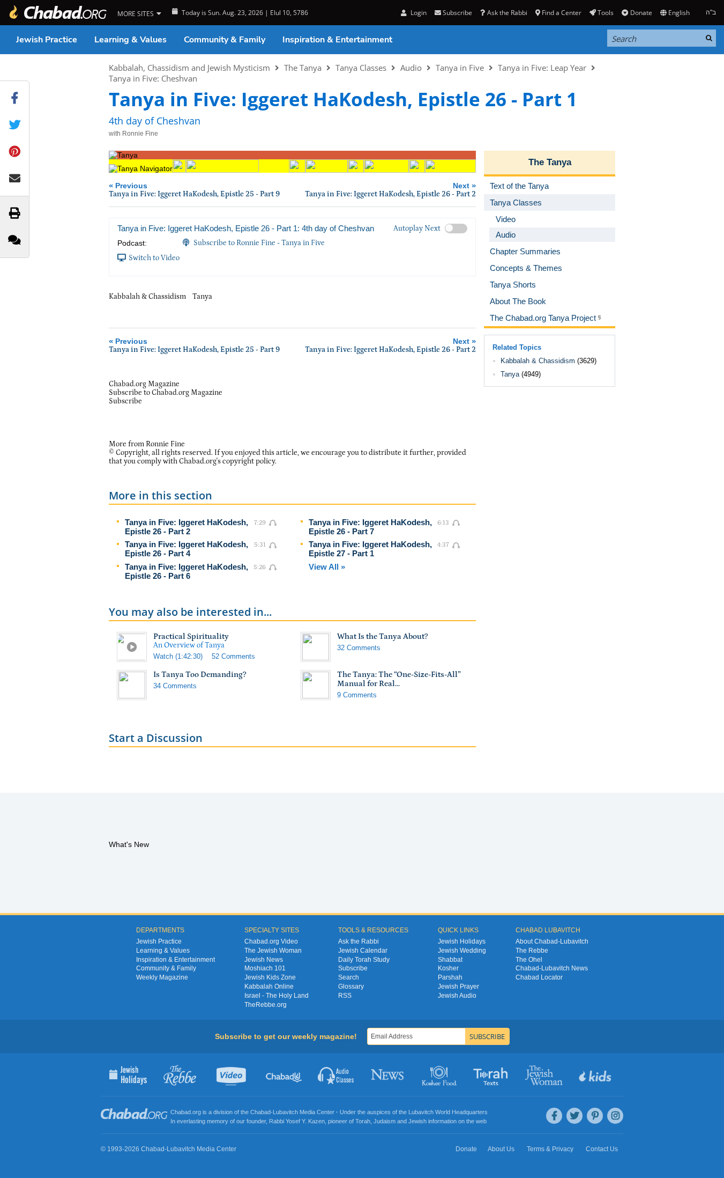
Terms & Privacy (550, 1149)
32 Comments (358, 648)
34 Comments (175, 686)
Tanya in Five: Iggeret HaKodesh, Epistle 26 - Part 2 (186, 527)
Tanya (510, 374)
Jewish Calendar (362, 950)
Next (390, 189)
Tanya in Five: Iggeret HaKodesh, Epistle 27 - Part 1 (370, 549)
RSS (345, 995)
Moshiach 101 (265, 968)
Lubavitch (285, 1112)
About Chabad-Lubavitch (552, 941)
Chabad (260, 1112)
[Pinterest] (595, 1116)
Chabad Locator (539, 977)
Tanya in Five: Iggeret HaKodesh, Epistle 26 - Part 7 (370, 527)
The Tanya (303, 67)
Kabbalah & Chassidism (538, 361)
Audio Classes (336, 1074)
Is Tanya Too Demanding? (200, 674)
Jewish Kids (596, 1074)
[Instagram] (615, 1116)
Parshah (450, 977)
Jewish (417, 1121)
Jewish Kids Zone (270, 977)
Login (417, 12)
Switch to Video (154, 258)
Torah (362, 1121)
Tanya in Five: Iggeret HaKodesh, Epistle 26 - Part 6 (186, 571)
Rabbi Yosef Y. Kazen (297, 1121)
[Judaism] (57, 12)
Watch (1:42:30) (178, 656)
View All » (327, 566)
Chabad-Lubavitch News (552, 968)
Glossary (351, 986)
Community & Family (224, 40)
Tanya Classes (360, 67)
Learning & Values (130, 40)
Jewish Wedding (462, 950)
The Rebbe (532, 950)
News (388, 1074)
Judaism (384, 1121)
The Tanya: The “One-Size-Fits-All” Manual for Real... (399, 679)
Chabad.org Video (271, 941)
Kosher (448, 968)
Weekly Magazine (162, 977)
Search (348, 977)
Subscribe (353, 968)
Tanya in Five (460, 67)
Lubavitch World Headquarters (448, 1112)
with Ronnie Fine (133, 133)
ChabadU (284, 1074)
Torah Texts (492, 1074)
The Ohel (529, 959)
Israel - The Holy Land (276, 995)
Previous (194, 189)
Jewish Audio (457, 995)
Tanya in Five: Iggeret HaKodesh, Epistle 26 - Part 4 (186, 549)
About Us (501, 1149)
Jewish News (263, 959)
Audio (411, 67)
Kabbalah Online (269, 986)
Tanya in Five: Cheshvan (153, 78)
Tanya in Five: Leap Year (542, 67)
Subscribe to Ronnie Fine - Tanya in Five (259, 243)
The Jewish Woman (273, 950)
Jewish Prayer (458, 986)
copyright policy (248, 461)
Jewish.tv (232, 1074)
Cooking (440, 1074)
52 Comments (233, 656)
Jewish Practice (46, 40)
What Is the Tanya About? (382, 636)
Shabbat (450, 959)
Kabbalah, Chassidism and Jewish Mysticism (189, 67)
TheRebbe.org (265, 1004)
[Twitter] (574, 1116)
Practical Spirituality (191, 636)
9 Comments (357, 695)
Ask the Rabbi (507, 12)
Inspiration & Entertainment (337, 40)
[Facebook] (554, 1116)
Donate (641, 12)
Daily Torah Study (364, 959)
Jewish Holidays (462, 941)
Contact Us (602, 1149)
